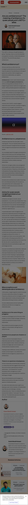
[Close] (25, 496)
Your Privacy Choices (14, 502)
